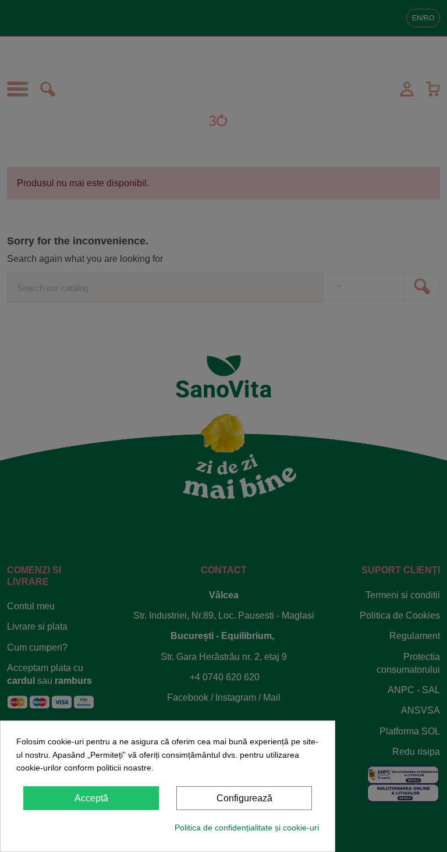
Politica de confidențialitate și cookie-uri (247, 827)
